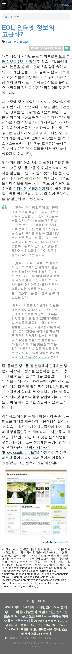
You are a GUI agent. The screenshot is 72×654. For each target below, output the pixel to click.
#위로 (22, 637)
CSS (39, 633)
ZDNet (48, 625)
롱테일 (57, 629)
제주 (47, 620)
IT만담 (25, 629)
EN (59, 4)
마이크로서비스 (26, 607)
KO (67, 4)
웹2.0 (60, 612)
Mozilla (15, 629)
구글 (25, 616)
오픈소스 (20, 620)
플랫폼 (42, 629)
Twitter (46, 616)
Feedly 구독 (52, 637)
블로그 (55, 620)
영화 (33, 633)
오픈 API (35, 616)
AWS (9, 607)
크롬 (20, 625)
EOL (9, 42)
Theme (12, 637)
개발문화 (30, 612)
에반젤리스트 (49, 607)
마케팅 (47, 633)
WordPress (59, 625)
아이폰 (56, 616)
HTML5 (16, 616)
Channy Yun (38, 643)
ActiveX (39, 620)
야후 (50, 629)
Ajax (7, 629)
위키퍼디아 (21, 42)
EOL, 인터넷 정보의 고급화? (28, 31)
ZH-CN (52, 4)
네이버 (13, 625)
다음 (30, 620)
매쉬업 (34, 629)
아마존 (17, 612)
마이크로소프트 (33, 625)
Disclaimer (11, 549)
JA (62, 4)
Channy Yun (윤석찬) (56, 541)
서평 (27, 633)
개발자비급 (46, 612)
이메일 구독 (36, 637)
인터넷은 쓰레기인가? (30, 188)
